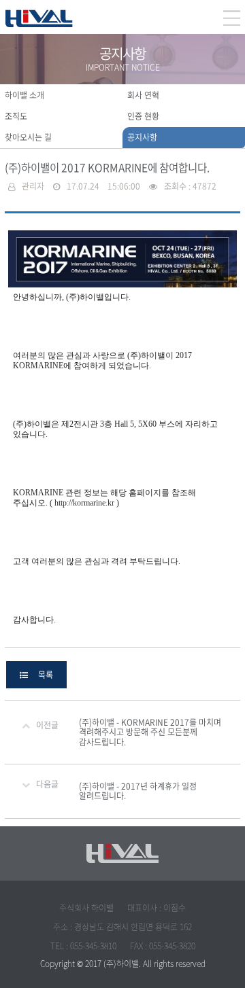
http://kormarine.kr (84, 503)
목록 (40, 675)
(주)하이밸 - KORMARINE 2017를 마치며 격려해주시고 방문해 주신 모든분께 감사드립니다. (150, 732)
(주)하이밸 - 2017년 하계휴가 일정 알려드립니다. (138, 791)
